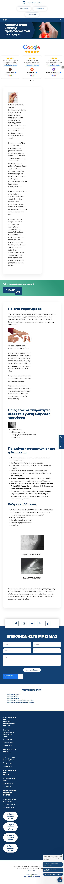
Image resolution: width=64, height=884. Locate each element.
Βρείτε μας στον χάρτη (10, 816)
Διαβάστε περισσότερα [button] (10, 65)
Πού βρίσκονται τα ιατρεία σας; (53, 874)
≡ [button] (60, 20)
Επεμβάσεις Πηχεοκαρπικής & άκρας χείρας (20, 702)
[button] (1, 67)
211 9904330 (40, 8)
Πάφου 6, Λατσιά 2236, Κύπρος (9, 800)
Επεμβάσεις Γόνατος (13, 694)
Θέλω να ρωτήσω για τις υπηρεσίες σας (51, 864)
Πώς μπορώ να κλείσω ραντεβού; (50, 869)
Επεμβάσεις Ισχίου (13, 698)
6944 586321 (32, 14)
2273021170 (8, 787)
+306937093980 (9, 804)
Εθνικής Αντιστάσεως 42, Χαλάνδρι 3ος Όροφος (8, 733)
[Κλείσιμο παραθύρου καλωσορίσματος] (62, 855)
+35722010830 (9, 807)
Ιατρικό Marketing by (32, 874)
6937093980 (8, 742)
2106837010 (8, 739)
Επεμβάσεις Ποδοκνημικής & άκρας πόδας (20, 700)
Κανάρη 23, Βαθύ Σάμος (9, 779)
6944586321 (8, 745)
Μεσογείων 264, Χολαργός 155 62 (9, 759)
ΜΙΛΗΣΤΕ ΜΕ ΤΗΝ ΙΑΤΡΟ (15, 291)
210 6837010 (24, 8)
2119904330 (8, 763)
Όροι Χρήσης (32, 870)
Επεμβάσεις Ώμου (12, 696)
